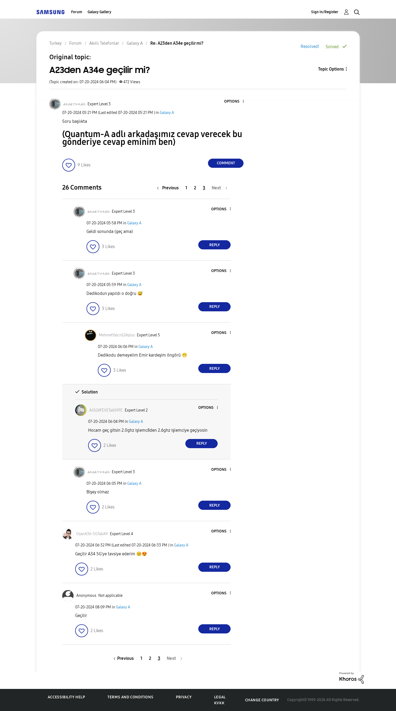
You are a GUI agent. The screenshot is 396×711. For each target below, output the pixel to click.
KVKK (219, 703)
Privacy (184, 697)
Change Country (262, 700)
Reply (214, 245)
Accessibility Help (66, 697)
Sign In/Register (324, 12)
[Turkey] (50, 12)
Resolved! (310, 46)
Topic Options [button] (331, 69)
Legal (220, 697)
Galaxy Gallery (99, 12)
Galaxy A (167, 112)
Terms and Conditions (130, 697)
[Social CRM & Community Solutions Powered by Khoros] (351, 677)
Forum (76, 12)
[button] (234, 101)
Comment (226, 163)
